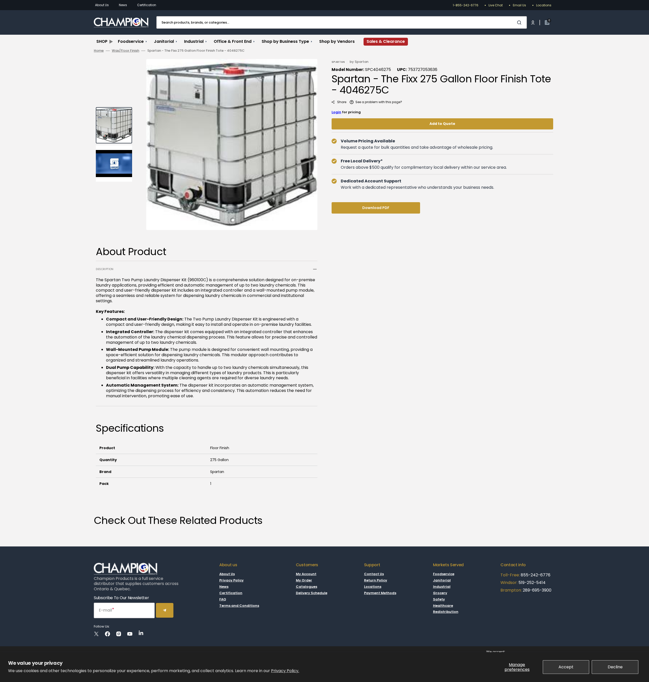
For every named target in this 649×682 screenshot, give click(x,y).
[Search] (520, 22)
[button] (533, 22)
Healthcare (443, 605)
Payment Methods (380, 593)
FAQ (222, 599)
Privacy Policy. (285, 671)
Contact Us (374, 574)
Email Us (519, 5)
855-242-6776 (535, 575)
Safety (439, 599)
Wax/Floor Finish (125, 51)
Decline (615, 667)
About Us (102, 5)
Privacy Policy (231, 580)
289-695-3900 (537, 590)
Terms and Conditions (239, 605)
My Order (304, 580)
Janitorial (442, 580)
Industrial (441, 586)
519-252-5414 (531, 582)
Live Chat (496, 5)
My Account (306, 574)
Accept (565, 667)
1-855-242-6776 (465, 5)
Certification (146, 5)
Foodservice (443, 574)
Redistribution (445, 611)
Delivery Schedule (311, 593)
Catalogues (306, 586)
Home (99, 51)
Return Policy (375, 580)
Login (336, 112)
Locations (543, 5)
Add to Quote (442, 123)
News (123, 5)
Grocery (440, 593)
